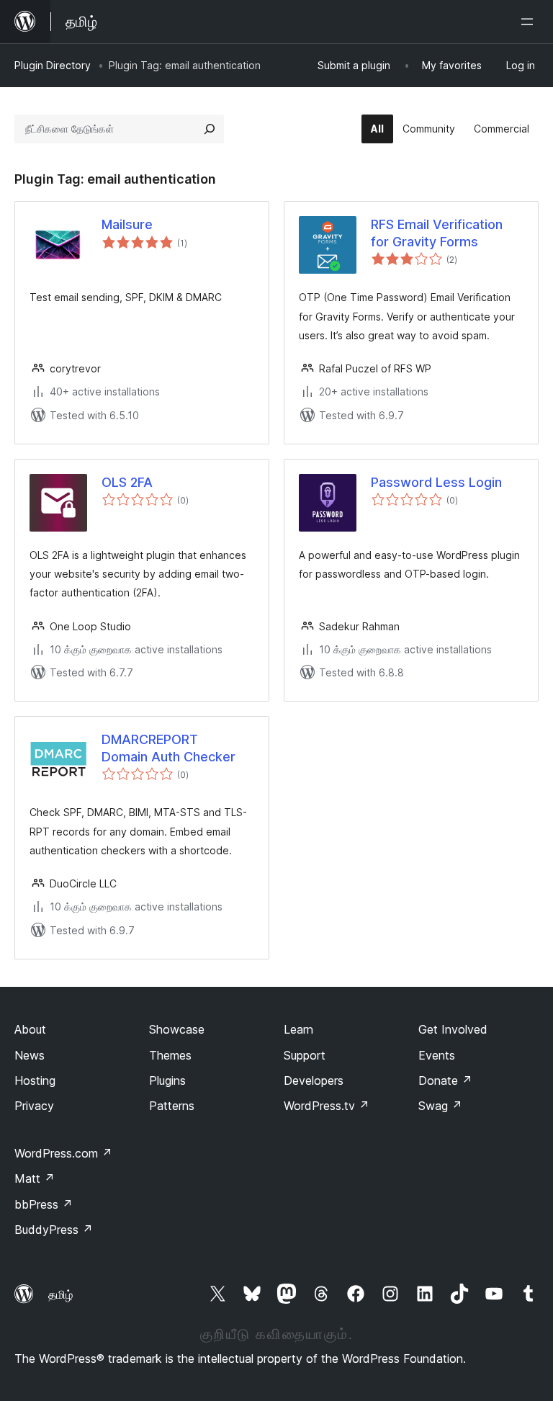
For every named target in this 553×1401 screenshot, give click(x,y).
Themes (170, 1055)
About (30, 1029)
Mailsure (127, 224)
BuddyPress (53, 1229)
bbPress (43, 1204)
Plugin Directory (52, 65)
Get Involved (452, 1029)
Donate (445, 1080)
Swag (440, 1105)
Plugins (167, 1080)
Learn (298, 1029)
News (29, 1055)
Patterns (171, 1105)
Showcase (176, 1029)
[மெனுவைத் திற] (530, 21)
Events (436, 1055)
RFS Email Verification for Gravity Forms (437, 233)
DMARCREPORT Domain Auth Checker (168, 748)
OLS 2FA (127, 482)
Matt (34, 1178)
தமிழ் (60, 1294)
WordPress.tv (326, 1105)
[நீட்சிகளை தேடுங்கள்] (209, 129)
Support (304, 1055)
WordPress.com (63, 1153)
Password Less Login (436, 482)
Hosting (34, 1080)
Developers (313, 1080)
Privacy (34, 1105)
